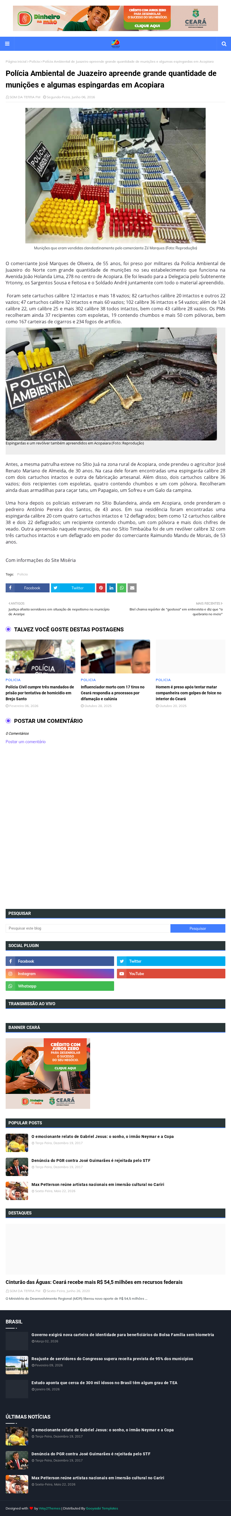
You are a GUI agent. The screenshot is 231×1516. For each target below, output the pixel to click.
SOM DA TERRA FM (25, 97)
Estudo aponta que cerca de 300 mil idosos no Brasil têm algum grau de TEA (104, 1382)
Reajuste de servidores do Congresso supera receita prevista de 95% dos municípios (112, 1358)
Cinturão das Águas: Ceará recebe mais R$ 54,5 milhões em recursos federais (94, 1282)
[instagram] (60, 973)
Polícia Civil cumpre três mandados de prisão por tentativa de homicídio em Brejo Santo (40, 693)
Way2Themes (50, 1508)
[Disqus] (115, 828)
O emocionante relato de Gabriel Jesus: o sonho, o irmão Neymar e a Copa (103, 1136)
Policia (34, 61)
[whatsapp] (60, 986)
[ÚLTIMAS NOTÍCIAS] (115, 1249)
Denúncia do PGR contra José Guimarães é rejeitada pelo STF (91, 1160)
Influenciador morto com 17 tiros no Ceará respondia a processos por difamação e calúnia (113, 693)
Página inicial (16, 61)
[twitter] (171, 961)
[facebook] (60, 961)
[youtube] (171, 973)
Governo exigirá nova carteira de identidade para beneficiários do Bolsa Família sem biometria (123, 1334)
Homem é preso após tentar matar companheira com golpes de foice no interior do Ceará (188, 693)
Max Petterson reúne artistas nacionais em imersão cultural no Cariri (98, 1184)
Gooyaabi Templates (102, 1508)
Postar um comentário (26, 741)
